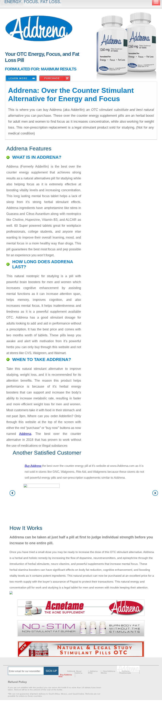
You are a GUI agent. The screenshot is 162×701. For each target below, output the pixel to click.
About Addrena (78, 672)
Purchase (54, 78)
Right (155, 493)
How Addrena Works (108, 672)
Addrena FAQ (93, 672)
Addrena (25, 433)
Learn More (21, 78)
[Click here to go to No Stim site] (81, 628)
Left (12, 493)
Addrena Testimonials (125, 672)
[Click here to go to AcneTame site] (81, 607)
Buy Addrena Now (65, 676)
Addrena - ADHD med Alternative (39, 28)
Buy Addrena (33, 465)
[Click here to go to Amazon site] (81, 649)
